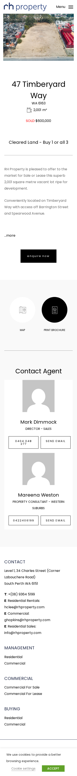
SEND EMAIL (55, 441)
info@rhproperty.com (22, 632)
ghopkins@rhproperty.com (27, 619)
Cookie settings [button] (23, 768)
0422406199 (23, 520)
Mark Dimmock (38, 422)
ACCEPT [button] (53, 768)
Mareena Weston (38, 495)
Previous (13, 37)
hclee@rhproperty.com (24, 607)
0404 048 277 (23, 442)
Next (64, 37)
